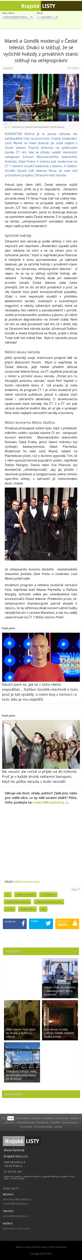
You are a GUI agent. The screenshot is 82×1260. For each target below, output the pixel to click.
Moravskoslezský (43, 1126)
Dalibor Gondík (25, 894)
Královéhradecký (25, 1122)
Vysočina (55, 1122)
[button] (18, 16)
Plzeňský (48, 1118)
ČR (3, 1118)
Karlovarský (62, 1118)
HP (43, 909)
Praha (11, 1118)
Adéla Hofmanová (26, 882)
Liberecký (9, 1122)
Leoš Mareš (48, 894)
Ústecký (74, 1118)
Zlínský (58, 1126)
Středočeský (22, 1118)
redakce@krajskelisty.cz (50, 802)
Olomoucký (26, 1126)
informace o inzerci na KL (16, 1228)
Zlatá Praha (27, 909)
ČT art (9, 909)
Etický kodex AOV (58, 1247)
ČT (7, 894)
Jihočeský (36, 1118)
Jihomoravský (70, 1122)
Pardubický (42, 1122)
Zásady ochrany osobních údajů (31, 1247)
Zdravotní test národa (49, 901)
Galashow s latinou (17, 901)
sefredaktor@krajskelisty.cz (17, 1199)
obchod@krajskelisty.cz (15, 1216)
